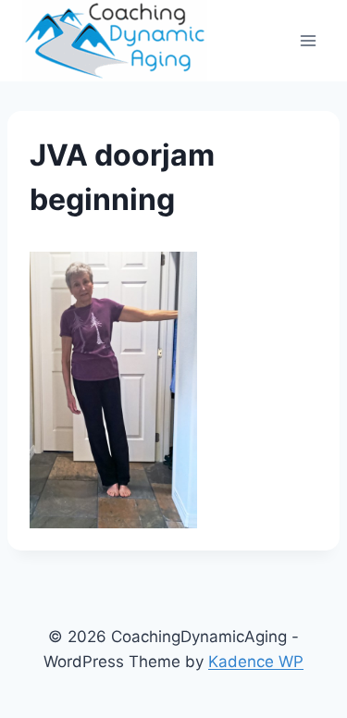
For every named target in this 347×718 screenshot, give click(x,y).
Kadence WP (256, 661)
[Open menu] (308, 40)
